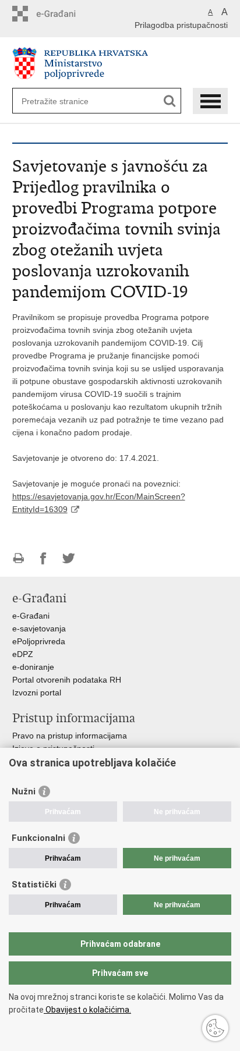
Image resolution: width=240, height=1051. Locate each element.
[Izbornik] (210, 101)
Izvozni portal (36, 692)
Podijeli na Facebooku (43, 558)
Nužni (24, 791)
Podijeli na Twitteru (68, 558)
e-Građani (31, 615)
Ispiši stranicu (18, 558)
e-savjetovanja (39, 628)
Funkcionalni (38, 838)
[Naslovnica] (120, 63)
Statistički (34, 884)
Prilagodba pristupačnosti (181, 25)
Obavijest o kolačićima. (87, 1009)
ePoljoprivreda (38, 641)
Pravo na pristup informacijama (69, 735)
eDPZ (22, 654)
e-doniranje (33, 667)
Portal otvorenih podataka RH (66, 679)
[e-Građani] (62, 14)
